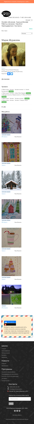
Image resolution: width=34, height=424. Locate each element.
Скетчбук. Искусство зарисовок (10, 376)
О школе (4, 348)
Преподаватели (8, 26)
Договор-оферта (17, 415)
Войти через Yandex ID (12, 324)
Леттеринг (4, 378)
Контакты (18, 26)
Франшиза (4, 357)
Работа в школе (6, 353)
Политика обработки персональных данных (17, 419)
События (4, 363)
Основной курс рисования (8, 372)
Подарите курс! (6, 380)
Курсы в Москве (22, 22)
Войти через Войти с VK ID (12, 322)
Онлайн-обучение (8, 22)
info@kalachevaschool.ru (15, 389)
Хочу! (11, 403)
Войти (30, 28)
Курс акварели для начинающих (10, 374)
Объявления (5, 365)
